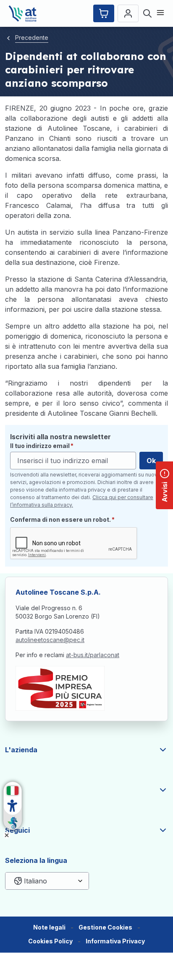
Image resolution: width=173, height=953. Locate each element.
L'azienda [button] (21, 750)
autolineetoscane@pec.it (50, 639)
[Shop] (103, 13)
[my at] (128, 13)
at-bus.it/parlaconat (92, 654)
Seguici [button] (17, 830)
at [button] (8, 790)
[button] (105, 927)
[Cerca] (147, 13)
